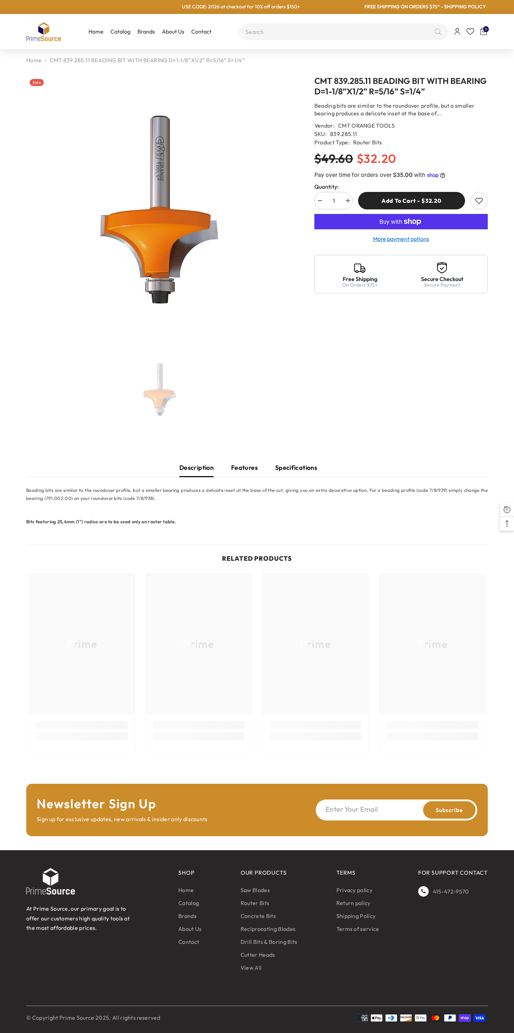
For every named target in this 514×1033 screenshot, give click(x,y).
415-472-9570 (451, 891)
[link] (82, 725)
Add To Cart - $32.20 (411, 200)
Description (196, 468)
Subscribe (449, 809)
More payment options (401, 238)
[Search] (436, 32)
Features (244, 468)
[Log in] (457, 31)
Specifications (296, 468)
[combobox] (338, 32)
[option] (159, 210)
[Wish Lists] (470, 31)
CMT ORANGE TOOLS (366, 125)
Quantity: (326, 186)
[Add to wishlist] (479, 200)
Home (34, 60)
